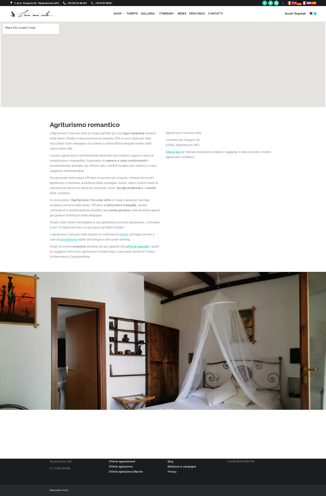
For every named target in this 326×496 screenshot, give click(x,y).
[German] (299, 3)
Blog (170, 461)
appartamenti (69, 239)
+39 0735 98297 (103, 3)
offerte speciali (137, 246)
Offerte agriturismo (121, 466)
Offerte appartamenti (122, 461)
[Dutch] (309, 3)
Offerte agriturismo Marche (126, 471)
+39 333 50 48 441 (77, 3)
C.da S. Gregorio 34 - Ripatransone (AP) (36, 3)
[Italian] (289, 3)
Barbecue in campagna (182, 466)
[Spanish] (314, 3)
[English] (294, 3)
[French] (304, 3)
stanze (123, 234)
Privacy (172, 471)
